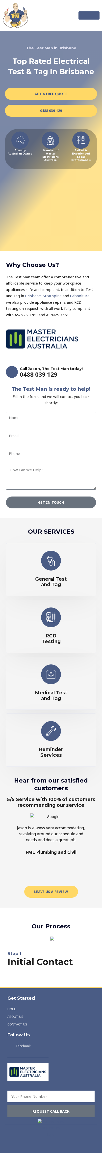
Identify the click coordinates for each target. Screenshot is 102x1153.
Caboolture (80, 295)
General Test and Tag (51, 582)
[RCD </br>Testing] (51, 617)
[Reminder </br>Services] (51, 731)
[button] (89, 15)
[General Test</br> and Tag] (51, 561)
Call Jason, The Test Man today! (51, 368)
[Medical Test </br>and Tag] (51, 674)
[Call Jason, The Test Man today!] (12, 372)
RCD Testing (51, 638)
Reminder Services (51, 752)
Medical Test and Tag (51, 695)
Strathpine (52, 295)
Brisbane (33, 295)
